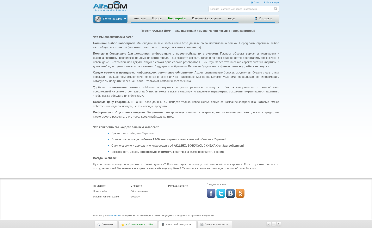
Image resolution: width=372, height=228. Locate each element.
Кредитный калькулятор (207, 18)
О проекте (265, 18)
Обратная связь (139, 191)
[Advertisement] (169, 6)
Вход (256, 2)
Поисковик (107, 224)
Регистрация (272, 2)
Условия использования (106, 196)
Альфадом (114, 215)
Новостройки (177, 18)
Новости (157, 18)
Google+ (135, 196)
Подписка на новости (216, 224)
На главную (99, 185)
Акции (232, 18)
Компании (140, 18)
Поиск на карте (112, 18)
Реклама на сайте (178, 185)
